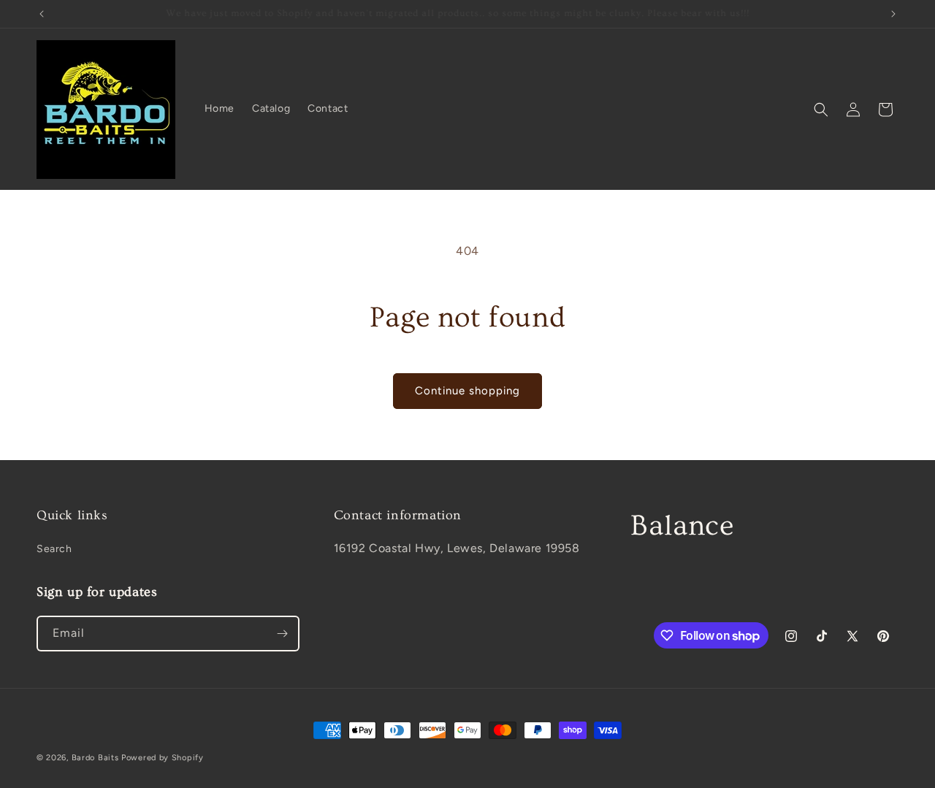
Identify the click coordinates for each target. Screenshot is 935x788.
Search (54, 549)
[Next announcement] (893, 14)
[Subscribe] (282, 633)
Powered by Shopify (162, 757)
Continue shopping (467, 390)
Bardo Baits (95, 757)
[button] (821, 109)
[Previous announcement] (42, 14)
